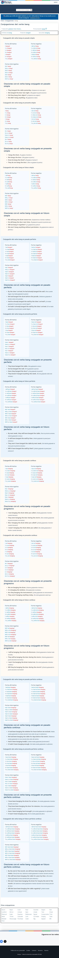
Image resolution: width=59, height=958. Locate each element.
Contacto (34, 950)
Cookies (28, 950)
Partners (46, 950)
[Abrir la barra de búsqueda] (47, 2)
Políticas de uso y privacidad (18, 950)
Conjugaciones (9, 21)
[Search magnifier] (31, 10)
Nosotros (40, 950)
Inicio (2, 21)
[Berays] (6, 2)
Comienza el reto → (35, 18)
